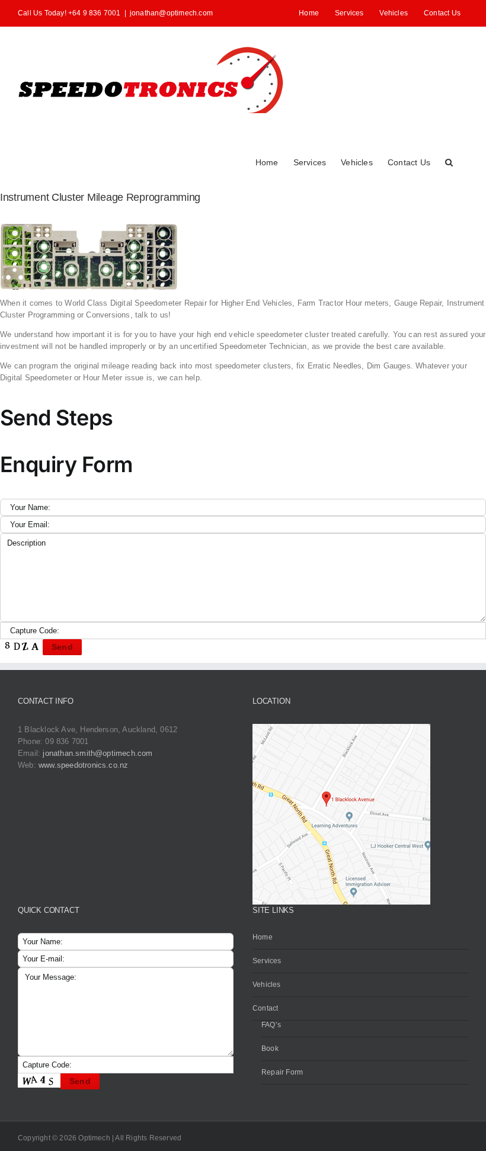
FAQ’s (271, 1025)
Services (267, 961)
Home (262, 937)
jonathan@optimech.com (171, 13)
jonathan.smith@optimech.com (97, 753)
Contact (265, 1008)
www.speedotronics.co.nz (84, 765)
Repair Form (282, 1072)
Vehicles (266, 984)
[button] (449, 161)
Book (270, 1048)
